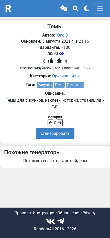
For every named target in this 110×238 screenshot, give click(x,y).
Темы (59, 84)
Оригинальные (66, 76)
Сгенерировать (55, 133)
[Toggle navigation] (100, 8)
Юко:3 (62, 35)
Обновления (69, 212)
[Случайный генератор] (63, 8)
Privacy (89, 212)
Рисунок (44, 84)
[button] (63, 8)
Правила (22, 212)
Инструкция (44, 212)
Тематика (75, 84)
